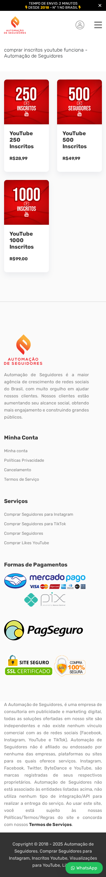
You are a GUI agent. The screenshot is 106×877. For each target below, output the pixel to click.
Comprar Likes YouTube (26, 542)
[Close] (99, 5)
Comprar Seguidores (23, 533)
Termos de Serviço (21, 479)
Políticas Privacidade (24, 460)
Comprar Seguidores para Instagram (38, 514)
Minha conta (15, 450)
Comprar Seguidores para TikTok (35, 523)
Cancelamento (17, 469)
